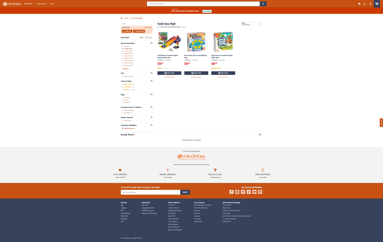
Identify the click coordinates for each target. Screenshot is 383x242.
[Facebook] (232, 192)
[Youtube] (254, 192)
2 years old (128, 31)
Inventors (197, 216)
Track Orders (172, 213)
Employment (198, 221)
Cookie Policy (227, 221)
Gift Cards (145, 205)
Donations (197, 213)
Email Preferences (173, 227)
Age (122, 205)
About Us (197, 210)
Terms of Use (226, 208)
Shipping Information (175, 210)
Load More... (126, 69)
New (122, 210)
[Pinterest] (243, 192)
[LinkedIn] (237, 192)
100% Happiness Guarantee (202, 205)
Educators (124, 219)
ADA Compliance (173, 224)
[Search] (263, 3)
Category (124, 208)
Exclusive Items (139, 31)
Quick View (170, 77)
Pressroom (197, 219)
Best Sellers (124, 216)
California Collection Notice (231, 210)
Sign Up (185, 192)
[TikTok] (249, 192)
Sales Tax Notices (173, 219)
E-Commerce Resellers (229, 219)
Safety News (226, 213)
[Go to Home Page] (121, 18)
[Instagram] (260, 192)
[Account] (370, 3)
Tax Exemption (172, 221)
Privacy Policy (227, 205)
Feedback (381, 122)
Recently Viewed (127, 134)
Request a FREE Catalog (149, 213)
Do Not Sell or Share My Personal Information (236, 216)
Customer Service (173, 208)
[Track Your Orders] (359, 3)
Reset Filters (148, 27)
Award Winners (125, 213)
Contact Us (171, 205)
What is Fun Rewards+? (175, 230)
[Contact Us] (364, 3)
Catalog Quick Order (148, 208)
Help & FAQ (171, 216)
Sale (122, 221)
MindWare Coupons (148, 210)
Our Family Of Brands (200, 208)
